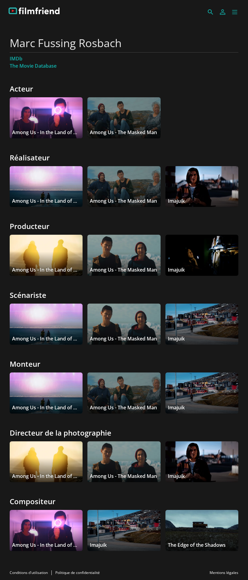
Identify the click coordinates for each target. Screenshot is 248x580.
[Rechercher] (210, 12)
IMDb (16, 58)
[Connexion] (223, 12)
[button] (235, 12)
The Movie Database (33, 66)
